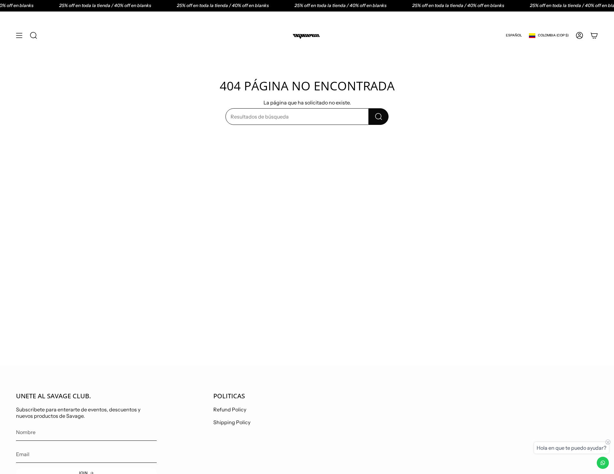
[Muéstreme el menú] (19, 35)
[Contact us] (603, 463)
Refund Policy (229, 409)
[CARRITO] (594, 35)
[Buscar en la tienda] (379, 116)
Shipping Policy (231, 422)
